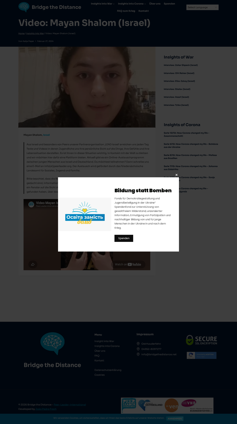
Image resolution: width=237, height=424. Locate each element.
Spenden (123, 238)
